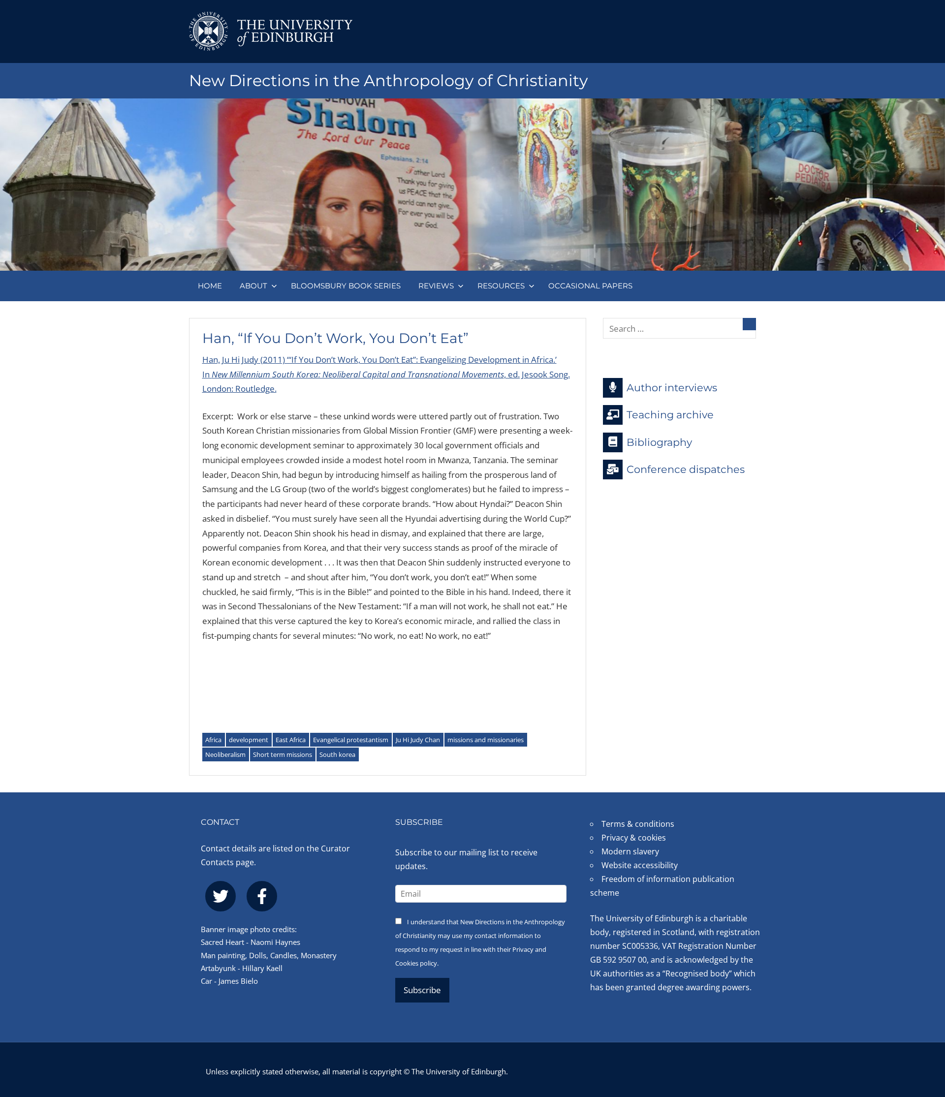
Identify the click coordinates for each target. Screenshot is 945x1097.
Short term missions (282, 754)
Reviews (436, 285)
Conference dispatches (686, 469)
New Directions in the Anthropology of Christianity (388, 80)
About (253, 285)
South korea (337, 754)
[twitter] (220, 896)
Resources (501, 285)
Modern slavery (630, 851)
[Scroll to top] (922, 1030)
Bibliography (659, 442)
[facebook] (262, 896)
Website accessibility (639, 865)
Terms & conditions (637, 823)
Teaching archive (670, 414)
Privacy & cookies (633, 837)
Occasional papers (590, 285)
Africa (213, 739)
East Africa (291, 739)
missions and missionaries (485, 739)
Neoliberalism (225, 754)
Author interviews (672, 387)
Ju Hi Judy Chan (418, 739)
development (248, 739)
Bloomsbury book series (346, 285)
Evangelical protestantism (350, 739)
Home (210, 285)
